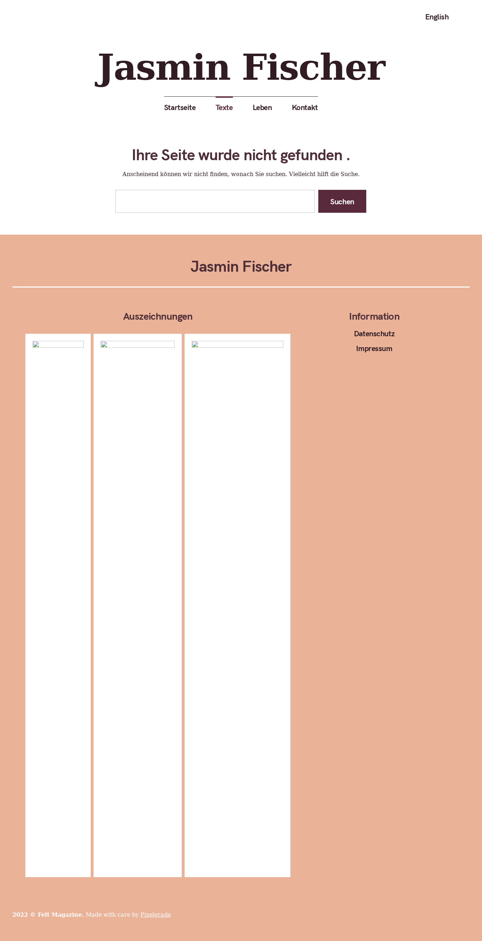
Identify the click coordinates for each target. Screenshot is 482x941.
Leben (262, 107)
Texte (224, 107)
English (437, 16)
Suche (464, 17)
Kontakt (305, 107)
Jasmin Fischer (241, 67)
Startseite (180, 107)
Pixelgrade (155, 914)
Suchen (342, 201)
